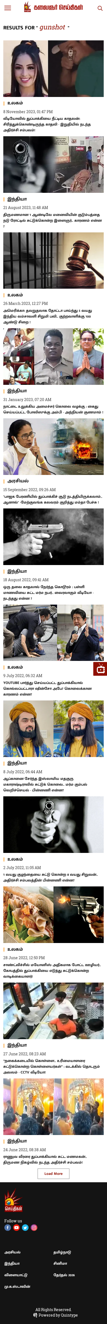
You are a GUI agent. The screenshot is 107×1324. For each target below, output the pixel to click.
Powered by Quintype (58, 1315)
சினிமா (60, 1263)
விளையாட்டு (15, 1275)
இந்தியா (11, 1263)
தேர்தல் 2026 (64, 1275)
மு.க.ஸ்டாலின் (17, 1286)
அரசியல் (12, 1252)
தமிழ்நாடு (62, 1252)
